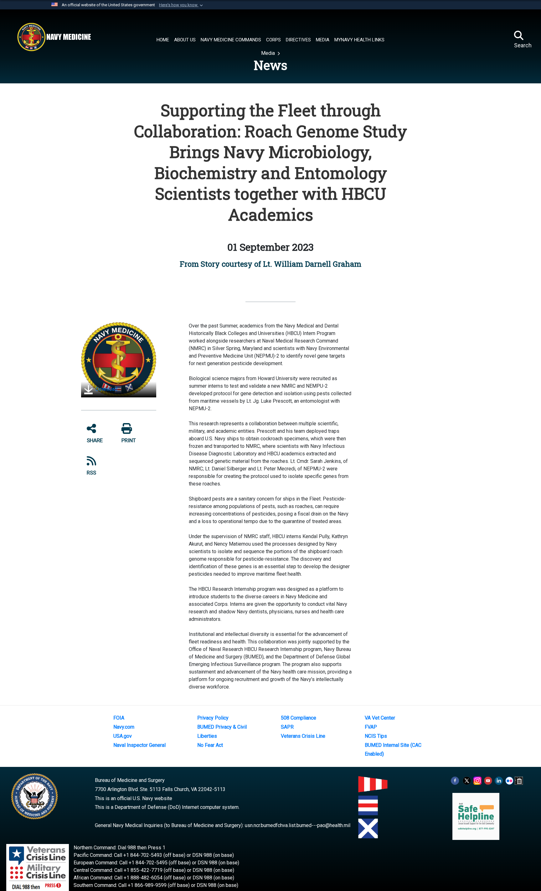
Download (105, 389)
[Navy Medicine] (54, 37)
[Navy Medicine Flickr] (509, 780)
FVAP (371, 727)
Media (268, 53)
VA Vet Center (380, 718)
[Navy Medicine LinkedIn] (499, 780)
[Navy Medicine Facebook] (455, 780)
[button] (181, 5)
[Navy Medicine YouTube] (488, 780)
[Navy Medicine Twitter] (467, 780)
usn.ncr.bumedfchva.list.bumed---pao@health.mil (297, 825)
